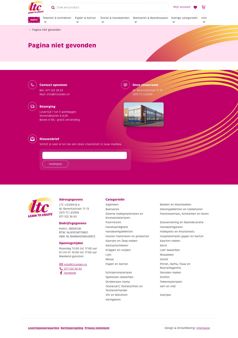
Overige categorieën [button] (184, 18)
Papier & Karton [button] (85, 18)
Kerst (163, 245)
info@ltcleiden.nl (75, 264)
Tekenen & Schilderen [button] (57, 18)
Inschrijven (55, 164)
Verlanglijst (195, 7)
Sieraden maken (170, 272)
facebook (69, 273)
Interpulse (203, 328)
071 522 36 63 (72, 268)
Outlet (34, 19)
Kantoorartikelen (117, 245)
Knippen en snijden (118, 250)
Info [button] (204, 18)
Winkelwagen (203, 7)
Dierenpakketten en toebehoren (181, 209)
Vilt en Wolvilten (117, 294)
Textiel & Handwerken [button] (114, 18)
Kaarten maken (170, 240)
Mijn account (181, 7)
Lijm (108, 254)
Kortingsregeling (72, 328)
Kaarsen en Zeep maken (121, 240)
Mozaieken (167, 254)
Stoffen (165, 277)
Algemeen (112, 204)
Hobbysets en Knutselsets (177, 231)
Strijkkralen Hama (118, 281)
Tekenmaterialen (171, 281)
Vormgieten (113, 299)
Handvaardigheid (117, 227)
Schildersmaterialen (119, 272)
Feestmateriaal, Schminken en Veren (184, 213)
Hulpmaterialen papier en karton (182, 236)
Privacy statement (97, 328)
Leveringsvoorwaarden (43, 328)
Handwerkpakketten (119, 231)
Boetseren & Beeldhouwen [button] (150, 18)
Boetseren (112, 209)
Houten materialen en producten (127, 236)
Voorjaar (165, 294)
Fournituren (113, 222)
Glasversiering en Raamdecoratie (182, 222)
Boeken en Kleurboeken (175, 204)
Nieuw (110, 259)
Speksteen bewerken (119, 277)
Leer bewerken (170, 250)
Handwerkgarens (171, 227)
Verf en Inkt (168, 286)
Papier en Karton (117, 264)
